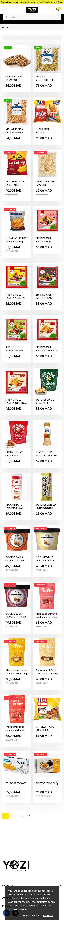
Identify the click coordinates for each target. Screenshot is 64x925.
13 (28, 815)
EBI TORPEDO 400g (16, 783)
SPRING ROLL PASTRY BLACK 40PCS (45, 297)
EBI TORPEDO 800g (47, 783)
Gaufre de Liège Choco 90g (13, 78)
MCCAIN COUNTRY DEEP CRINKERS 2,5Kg (45, 79)
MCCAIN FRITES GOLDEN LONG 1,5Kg (14, 184)
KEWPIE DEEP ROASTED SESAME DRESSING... (46, 455)
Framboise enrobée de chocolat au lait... (46, 615)
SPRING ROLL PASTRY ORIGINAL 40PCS (46, 350)
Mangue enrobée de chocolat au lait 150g (16, 672)
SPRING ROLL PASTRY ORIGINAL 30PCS (16, 402)
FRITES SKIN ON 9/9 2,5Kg (45, 183)
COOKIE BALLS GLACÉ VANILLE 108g (45, 560)
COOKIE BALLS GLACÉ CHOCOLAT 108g (16, 616)
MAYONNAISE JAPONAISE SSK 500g (14, 507)
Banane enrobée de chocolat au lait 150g (47, 672)
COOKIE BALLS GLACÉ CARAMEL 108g (15, 560)
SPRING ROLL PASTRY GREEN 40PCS (14, 350)
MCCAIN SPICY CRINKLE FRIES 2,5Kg (14, 132)
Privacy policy (31, 915)
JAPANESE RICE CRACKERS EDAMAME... (45, 402)
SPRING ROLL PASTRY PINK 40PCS (44, 241)
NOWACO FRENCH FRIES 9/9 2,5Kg (16, 240)
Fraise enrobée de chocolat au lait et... (15, 728)
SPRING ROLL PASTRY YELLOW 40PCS (15, 297)
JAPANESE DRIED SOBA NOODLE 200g (46, 507)
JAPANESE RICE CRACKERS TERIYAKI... (14, 455)
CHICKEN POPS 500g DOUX (45, 728)
